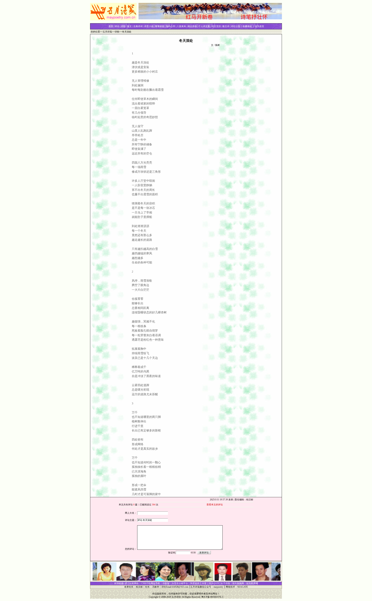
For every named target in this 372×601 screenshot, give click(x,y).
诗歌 (117, 31)
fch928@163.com (180, 587)
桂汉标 (139, 587)
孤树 (217, 45)
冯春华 (155, 587)
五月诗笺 (107, 31)
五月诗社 (176, 597)
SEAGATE (242, 587)
